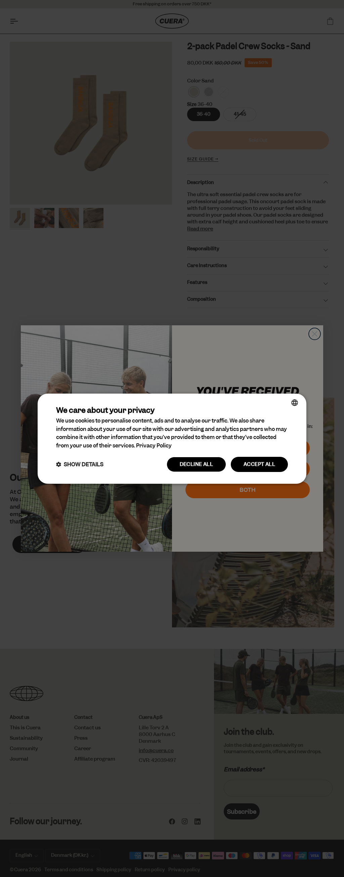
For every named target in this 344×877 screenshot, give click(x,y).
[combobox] (294, 402)
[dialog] (172, 438)
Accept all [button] (259, 464)
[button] (79, 464)
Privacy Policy (154, 445)
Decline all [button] (196, 464)
